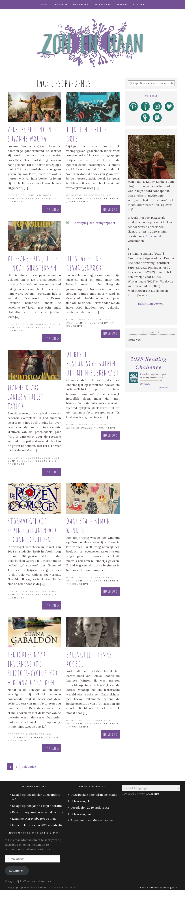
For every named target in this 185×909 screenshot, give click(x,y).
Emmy (12, 198)
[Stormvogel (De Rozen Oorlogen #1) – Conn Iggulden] (34, 498)
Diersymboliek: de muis (40, 818)
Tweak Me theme (149, 887)
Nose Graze (170, 887)
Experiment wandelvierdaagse (91, 820)
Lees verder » (51, 209)
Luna (15, 825)
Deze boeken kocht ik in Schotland (93, 794)
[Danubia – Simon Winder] (93, 498)
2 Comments (20, 740)
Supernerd (153, 236)
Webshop (121, 4)
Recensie (43, 198)
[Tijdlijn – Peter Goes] (93, 107)
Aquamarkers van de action (44, 812)
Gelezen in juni (80, 814)
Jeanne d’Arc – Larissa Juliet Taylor (26, 397)
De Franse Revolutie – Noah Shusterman (33, 263)
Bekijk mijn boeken (151, 303)
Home (44, 4)
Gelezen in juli (80, 801)
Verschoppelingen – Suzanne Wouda (32, 134)
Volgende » (29, 766)
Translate (152, 793)
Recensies (101, 4)
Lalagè (16, 794)
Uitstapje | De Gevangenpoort (85, 263)
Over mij (59, 4)
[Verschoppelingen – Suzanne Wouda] (34, 107)
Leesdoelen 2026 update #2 (43, 825)
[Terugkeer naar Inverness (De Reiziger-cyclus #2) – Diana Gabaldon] (34, 632)
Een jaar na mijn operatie (44, 805)
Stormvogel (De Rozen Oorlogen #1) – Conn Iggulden (32, 530)
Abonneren (16, 870)
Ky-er (16, 812)
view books (163, 387)
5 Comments (106, 428)
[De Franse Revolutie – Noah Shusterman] (34, 236)
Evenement (99, 323)
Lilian (16, 818)
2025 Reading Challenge (148, 363)
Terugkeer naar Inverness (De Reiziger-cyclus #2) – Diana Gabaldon (33, 668)
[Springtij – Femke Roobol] (93, 632)
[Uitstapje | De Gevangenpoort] (93, 236)
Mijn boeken (80, 4)
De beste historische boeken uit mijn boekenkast (92, 363)
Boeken (28, 198)
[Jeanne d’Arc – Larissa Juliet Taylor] (34, 365)
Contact (138, 4)
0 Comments (79, 201)
